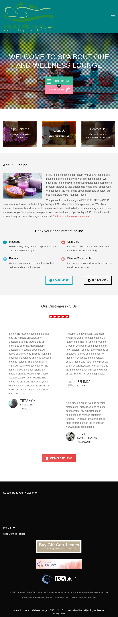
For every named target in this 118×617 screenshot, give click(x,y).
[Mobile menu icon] (113, 17)
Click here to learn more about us (71, 216)
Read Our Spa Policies (14, 534)
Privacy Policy (59, 614)
